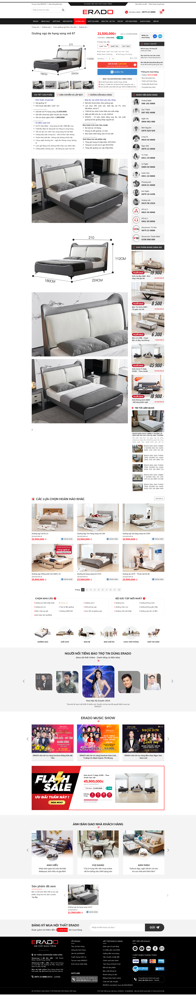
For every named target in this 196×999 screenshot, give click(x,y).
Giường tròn (120, 603)
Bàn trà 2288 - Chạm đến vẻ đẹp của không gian (140, 340)
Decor (120, 21)
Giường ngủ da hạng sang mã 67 (80, 907)
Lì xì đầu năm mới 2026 (111, 950)
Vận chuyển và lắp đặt (71, 95)
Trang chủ (35, 27)
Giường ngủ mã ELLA (40, 533)
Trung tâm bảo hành (149, 87)
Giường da (83, 27)
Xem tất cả (159, 498)
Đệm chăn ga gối (41, 611)
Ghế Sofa (56, 21)
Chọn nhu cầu (44, 598)
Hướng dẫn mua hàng (101, 95)
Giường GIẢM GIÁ (66, 611)
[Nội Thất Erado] (98, 12)
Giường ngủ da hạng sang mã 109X (136, 533)
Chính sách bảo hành (111, 960)
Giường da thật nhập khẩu (45, 603)
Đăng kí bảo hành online (112, 978)
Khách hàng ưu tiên (110, 974)
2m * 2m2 (126, 46)
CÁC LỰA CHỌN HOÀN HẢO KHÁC (60, 499)
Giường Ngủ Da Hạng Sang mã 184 (91, 533)
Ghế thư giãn (93, 21)
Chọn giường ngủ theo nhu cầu (64, 27)
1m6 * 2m (114, 46)
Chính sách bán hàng (149, 81)
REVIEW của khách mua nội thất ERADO (118, 985)
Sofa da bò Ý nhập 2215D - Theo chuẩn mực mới (140, 371)
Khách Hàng (145, 21)
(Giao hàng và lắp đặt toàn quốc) (117, 65)
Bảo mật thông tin (109, 971)
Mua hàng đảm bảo (55, 4)
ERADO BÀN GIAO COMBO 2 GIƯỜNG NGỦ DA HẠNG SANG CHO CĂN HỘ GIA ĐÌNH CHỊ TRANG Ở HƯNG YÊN (153, 450)
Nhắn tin (118, 72)
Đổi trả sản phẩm (109, 967)
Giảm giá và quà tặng (111, 946)
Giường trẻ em (40, 607)
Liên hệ (156, 21)
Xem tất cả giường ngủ (93, 611)
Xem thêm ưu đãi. (141, 4)
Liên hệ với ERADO (78, 953)
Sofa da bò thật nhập (79, 964)
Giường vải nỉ (89, 603)
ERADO (35, 21)
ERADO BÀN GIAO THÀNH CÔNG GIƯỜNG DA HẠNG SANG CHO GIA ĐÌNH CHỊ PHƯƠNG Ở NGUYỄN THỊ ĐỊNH (153, 460)
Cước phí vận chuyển (110, 982)
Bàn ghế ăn (67, 21)
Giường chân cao (122, 607)
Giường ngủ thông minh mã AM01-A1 (46, 574)
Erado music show (98, 718)
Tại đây (35, 897)
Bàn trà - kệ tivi (108, 21)
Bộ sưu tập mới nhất (128, 598)
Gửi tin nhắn (68, 539)
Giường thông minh (147, 603)
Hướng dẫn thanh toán (149, 84)
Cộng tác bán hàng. (78, 950)
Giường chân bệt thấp (124, 611)
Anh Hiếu (52, 865)
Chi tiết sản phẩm (43, 95)
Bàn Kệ (87, 642)
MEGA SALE (45, 21)
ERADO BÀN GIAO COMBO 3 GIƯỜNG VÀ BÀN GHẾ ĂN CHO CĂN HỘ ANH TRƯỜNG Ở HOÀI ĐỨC (147, 435)
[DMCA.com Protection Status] (159, 969)
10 (119, 590)
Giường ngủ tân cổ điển (149, 611)
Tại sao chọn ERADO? (39, 4)
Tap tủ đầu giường (67, 607)
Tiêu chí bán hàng (77, 946)
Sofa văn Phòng (131, 642)
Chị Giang (98, 865)
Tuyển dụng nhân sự (78, 957)
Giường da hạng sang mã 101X (89, 574)
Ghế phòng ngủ (91, 607)
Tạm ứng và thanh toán (112, 964)
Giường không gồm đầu (149, 607)
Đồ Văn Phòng (131, 21)
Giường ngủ (80, 21)
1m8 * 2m (103, 46)
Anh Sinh (144, 865)
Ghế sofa (65, 642)
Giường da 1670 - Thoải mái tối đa (136, 574)
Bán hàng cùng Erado (156, 4)
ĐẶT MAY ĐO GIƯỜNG (43, 615)
